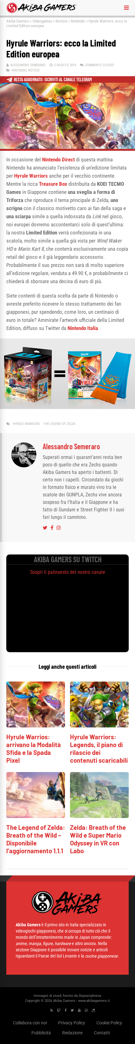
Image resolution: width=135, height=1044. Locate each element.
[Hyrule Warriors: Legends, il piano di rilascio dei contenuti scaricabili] (99, 726)
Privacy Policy (71, 1022)
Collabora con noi (30, 1022)
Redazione (72, 1032)
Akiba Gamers (17, 21)
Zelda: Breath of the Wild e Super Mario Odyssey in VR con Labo (98, 839)
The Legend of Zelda (59, 424)
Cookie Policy (109, 1022)
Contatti (102, 1032)
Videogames (42, 21)
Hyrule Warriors (26, 424)
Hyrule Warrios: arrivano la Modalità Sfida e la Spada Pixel (33, 748)
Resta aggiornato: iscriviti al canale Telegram (53, 79)
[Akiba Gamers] (42, 12)
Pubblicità (41, 1032)
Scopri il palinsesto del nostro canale (67, 572)
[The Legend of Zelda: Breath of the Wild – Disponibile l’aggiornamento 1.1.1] (35, 816)
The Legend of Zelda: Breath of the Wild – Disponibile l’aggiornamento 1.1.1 (35, 839)
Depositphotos (90, 996)
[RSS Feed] (51, 1010)
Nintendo (78, 21)
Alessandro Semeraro (28, 65)
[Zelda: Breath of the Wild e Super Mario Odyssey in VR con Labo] (99, 816)
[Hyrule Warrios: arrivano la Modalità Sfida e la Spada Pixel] (35, 726)
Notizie (61, 21)
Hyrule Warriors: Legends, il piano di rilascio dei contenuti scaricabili (99, 748)
